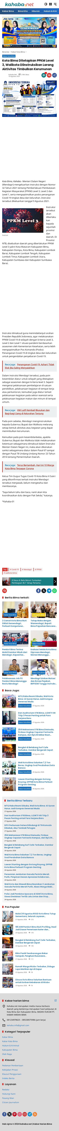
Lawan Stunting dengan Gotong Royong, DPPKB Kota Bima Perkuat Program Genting (35, 782)
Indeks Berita (8, 1078)
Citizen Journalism (10, 1102)
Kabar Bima (7, 1037)
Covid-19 (15, 569)
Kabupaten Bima (38, 615)
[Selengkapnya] (55, 1000)
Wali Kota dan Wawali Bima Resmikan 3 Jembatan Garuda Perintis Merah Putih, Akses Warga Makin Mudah (29, 885)
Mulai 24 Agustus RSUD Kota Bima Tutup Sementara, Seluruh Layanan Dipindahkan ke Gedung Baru (35, 915)
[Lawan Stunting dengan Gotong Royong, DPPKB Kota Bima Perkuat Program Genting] (9, 784)
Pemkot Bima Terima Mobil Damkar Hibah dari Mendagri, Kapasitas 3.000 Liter (14, 652)
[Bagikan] (54, 75)
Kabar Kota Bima (9, 56)
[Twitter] (43, 590)
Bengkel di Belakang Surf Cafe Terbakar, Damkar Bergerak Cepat (35, 749)
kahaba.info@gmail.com (18, 1025)
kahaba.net (13, 74)
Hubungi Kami (9, 1093)
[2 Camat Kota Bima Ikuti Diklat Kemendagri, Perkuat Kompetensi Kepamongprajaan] (15, 609)
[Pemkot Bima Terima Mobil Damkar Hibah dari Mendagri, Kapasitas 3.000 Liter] (15, 638)
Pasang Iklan (8, 1098)
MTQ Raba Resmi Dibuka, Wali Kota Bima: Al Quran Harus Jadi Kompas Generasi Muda (35, 699)
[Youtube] (25, 1114)
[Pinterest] (14, 1114)
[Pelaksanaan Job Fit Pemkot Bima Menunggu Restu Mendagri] (15, 667)
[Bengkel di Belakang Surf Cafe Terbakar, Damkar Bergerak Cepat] (9, 751)
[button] (45, 4)
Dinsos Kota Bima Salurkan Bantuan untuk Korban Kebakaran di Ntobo (33, 981)
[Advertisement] (29, 146)
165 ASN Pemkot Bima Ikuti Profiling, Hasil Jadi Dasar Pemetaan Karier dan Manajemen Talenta (35, 928)
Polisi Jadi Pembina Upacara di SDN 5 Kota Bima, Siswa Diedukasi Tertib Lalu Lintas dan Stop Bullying (28, 895)
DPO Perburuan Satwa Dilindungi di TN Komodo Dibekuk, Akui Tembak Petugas (28, 826)
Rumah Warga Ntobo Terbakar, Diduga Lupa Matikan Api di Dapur (35, 968)
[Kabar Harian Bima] (19, 4)
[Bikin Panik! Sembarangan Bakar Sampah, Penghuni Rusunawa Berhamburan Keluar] (7, 955)
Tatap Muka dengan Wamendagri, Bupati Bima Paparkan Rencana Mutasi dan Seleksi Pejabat (43, 623)
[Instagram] (19, 1114)
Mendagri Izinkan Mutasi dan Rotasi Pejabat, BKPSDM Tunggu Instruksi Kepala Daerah (43, 681)
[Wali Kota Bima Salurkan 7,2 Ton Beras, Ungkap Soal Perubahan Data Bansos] (9, 767)
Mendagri (28, 569)
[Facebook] (38, 590)
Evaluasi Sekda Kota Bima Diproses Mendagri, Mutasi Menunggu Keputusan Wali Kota (43, 652)
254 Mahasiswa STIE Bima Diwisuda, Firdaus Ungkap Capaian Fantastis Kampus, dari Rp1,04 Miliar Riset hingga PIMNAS (36, 733)
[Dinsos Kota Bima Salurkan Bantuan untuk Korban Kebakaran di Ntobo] (7, 982)
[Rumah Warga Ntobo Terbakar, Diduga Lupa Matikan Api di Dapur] (7, 969)
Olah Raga (7, 1054)
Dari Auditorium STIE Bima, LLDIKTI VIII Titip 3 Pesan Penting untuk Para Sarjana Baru (36, 715)
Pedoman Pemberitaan (12, 1065)
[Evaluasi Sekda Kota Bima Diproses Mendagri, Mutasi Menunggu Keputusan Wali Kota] (44, 638)
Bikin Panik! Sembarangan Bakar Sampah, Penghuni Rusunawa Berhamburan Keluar (31, 954)
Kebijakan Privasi (10, 1069)
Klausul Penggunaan (11, 1074)
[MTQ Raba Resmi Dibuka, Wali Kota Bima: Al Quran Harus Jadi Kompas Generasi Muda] (9, 701)
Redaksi (5, 1089)
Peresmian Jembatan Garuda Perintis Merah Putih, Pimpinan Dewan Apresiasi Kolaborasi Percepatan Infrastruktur (26, 875)
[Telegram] (49, 590)
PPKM (38, 569)
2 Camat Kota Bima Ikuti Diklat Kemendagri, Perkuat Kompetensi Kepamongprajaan (14, 623)
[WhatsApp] (54, 590)
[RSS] (35, 1114)
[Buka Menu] (50, 4)
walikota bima (11, 573)
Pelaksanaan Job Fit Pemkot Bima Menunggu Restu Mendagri (14, 681)
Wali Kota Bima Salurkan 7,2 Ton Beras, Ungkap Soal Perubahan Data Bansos (36, 765)
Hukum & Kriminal (10, 1045)
